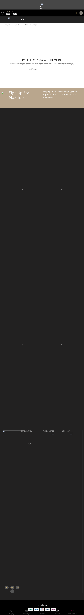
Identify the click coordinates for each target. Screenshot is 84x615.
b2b (75, 13)
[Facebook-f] (7, 587)
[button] (41, 7)
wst (46, 605)
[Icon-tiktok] (12, 591)
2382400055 (11, 14)
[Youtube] (17, 587)
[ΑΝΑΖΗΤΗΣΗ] (55, 69)
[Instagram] (12, 587)
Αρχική (7, 25)
